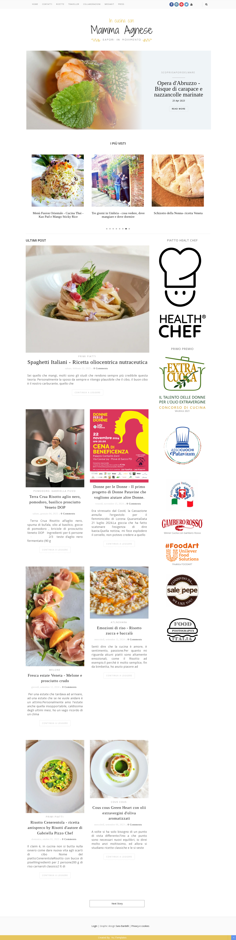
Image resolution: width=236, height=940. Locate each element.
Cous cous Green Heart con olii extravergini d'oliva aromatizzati (119, 813)
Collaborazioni (92, 4)
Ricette (60, 4)
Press (121, 4)
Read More (178, 108)
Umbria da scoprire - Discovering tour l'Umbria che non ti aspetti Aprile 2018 (178, 214)
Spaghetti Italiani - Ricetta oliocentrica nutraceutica (87, 362)
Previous (25, 188)
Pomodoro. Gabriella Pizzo (54, 490)
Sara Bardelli (122, 925)
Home (35, 4)
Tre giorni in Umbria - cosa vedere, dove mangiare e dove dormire (58, 214)
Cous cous (119, 801)
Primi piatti (87, 356)
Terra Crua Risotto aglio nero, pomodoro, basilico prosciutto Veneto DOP (55, 502)
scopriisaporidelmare (178, 72)
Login (94, 925)
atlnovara (119, 622)
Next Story (117, 903)
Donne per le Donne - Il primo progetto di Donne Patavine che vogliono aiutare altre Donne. (119, 492)
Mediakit (109, 4)
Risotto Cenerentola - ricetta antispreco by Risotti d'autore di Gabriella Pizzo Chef (55, 827)
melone (54, 669)
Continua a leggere (88, 392)
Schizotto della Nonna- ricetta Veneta (118, 213)
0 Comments (101, 368)
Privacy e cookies (140, 925)
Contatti (47, 4)
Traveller (73, 4)
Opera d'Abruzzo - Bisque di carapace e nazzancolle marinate (178, 88)
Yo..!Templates (119, 937)
